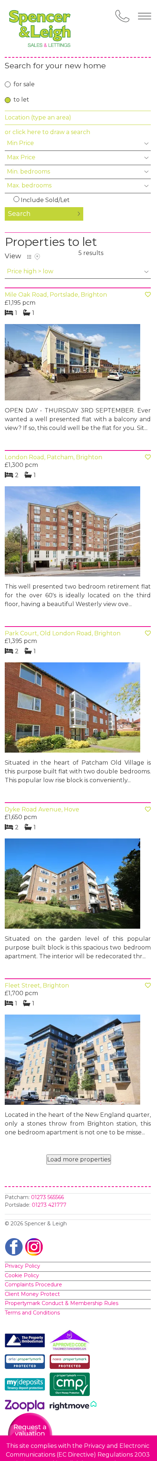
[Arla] (27, 1363)
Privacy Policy (22, 1266)
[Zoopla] (27, 1407)
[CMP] (71, 1385)
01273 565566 (47, 1197)
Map (37, 257)
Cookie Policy (22, 1275)
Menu (144, 16)
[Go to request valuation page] (30, 1434)
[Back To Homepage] (41, 28)
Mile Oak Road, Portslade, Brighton (56, 294)
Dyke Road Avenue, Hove (42, 809)
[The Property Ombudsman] (27, 1342)
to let (21, 99)
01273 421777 (49, 1205)
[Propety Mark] (71, 1363)
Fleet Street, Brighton (37, 985)
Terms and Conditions (32, 1312)
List (29, 257)
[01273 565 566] (122, 16)
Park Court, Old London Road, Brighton (62, 633)
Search (19, 214)
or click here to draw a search (47, 132)
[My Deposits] (27, 1385)
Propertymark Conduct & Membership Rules (61, 1303)
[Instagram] (34, 1246)
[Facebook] (14, 1246)
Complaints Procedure (33, 1284)
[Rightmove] (73, 1407)
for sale (24, 84)
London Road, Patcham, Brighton (53, 457)
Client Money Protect (32, 1294)
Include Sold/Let (45, 200)
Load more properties (78, 1159)
